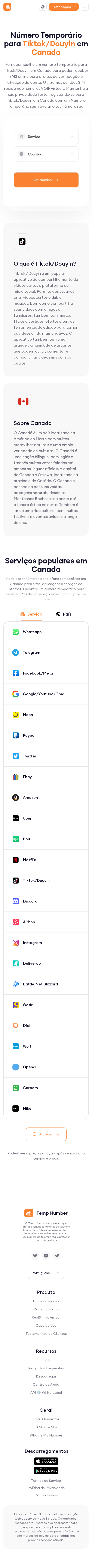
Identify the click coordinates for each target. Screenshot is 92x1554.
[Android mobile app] (46, 1471)
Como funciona (46, 1309)
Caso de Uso (46, 1325)
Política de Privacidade (46, 1488)
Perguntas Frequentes (46, 1368)
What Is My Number (46, 1435)
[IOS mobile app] (46, 1461)
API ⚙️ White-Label (46, 1392)
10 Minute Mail (46, 1427)
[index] (7, 7)
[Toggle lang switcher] (43, 7)
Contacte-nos (46, 1495)
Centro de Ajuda (46, 1384)
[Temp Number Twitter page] (35, 1255)
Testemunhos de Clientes (46, 1333)
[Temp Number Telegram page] (56, 1255)
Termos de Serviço (46, 1480)
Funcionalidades (46, 1301)
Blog (46, 1360)
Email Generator (46, 1419)
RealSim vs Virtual (46, 1317)
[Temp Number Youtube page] (46, 1255)
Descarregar (46, 1376)
